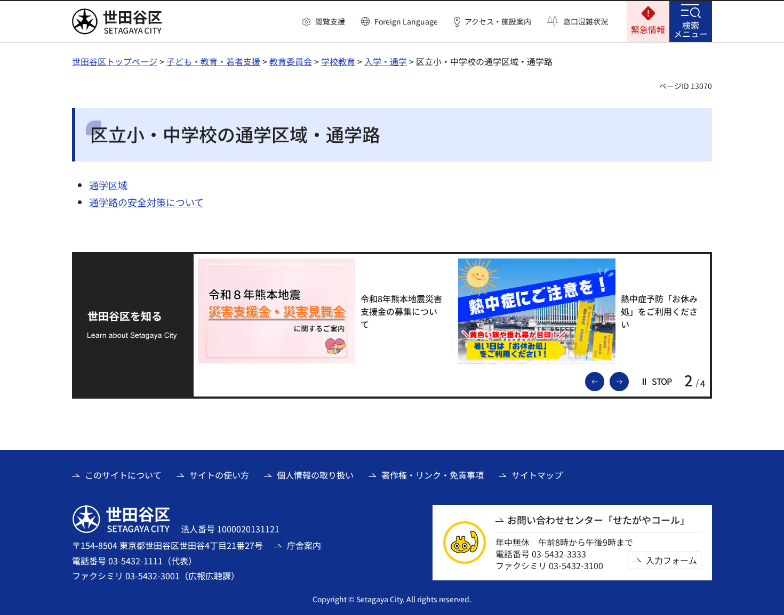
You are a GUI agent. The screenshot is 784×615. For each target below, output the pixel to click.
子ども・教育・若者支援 (213, 61)
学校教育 (338, 61)
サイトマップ (537, 475)
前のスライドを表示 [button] (603, 380)
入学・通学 (385, 61)
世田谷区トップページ (114, 61)
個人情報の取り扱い (315, 475)
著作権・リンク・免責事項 (432, 475)
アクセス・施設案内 (498, 22)
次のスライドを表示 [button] (628, 380)
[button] (323, 22)
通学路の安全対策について (146, 202)
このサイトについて (123, 475)
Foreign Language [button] (406, 21)
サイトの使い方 (219, 475)
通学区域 (108, 185)
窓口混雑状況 (585, 22)
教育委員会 (290, 61)
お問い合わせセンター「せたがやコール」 (598, 520)
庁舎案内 (304, 545)
